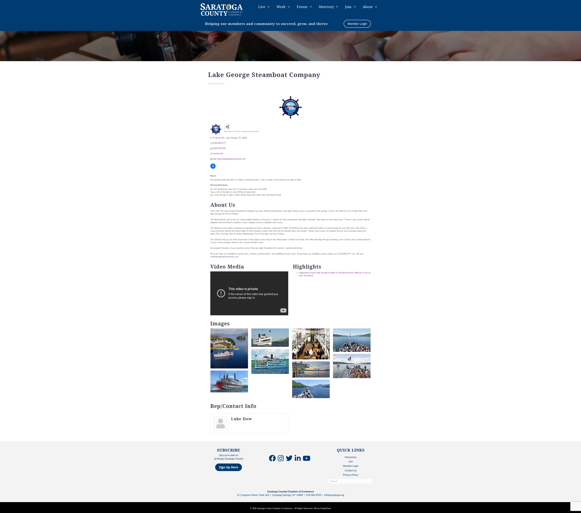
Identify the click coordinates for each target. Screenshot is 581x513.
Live (261, 6)
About (368, 6)
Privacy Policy (350, 475)
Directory (326, 6)
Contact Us (351, 470)
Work (281, 6)
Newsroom (350, 457)
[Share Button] (227, 126)
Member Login (350, 466)
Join (348, 6)
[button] (228, 467)
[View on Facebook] (213, 168)
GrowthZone (325, 508)
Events (302, 6)
